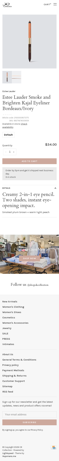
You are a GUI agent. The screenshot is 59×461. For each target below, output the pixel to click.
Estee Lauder (8, 91)
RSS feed (7, 391)
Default (8, 134)
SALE (5, 333)
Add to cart (29, 161)
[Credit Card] (54, 448)
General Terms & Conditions (19, 359)
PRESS (6, 338)
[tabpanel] (29, 41)
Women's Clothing (13, 306)
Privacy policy (10, 365)
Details (6, 188)
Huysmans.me (9, 456)
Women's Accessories (15, 322)
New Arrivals (9, 301)
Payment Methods (13, 370)
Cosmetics (8, 317)
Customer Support (13, 380)
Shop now (29, 258)
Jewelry (6, 328)
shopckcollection (37, 285)
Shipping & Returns (14, 375)
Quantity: (7, 145)
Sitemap (7, 386)
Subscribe (30, 422)
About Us (7, 354)
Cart (47, 4)
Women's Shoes (11, 312)
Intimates (8, 344)
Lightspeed (7, 453)
